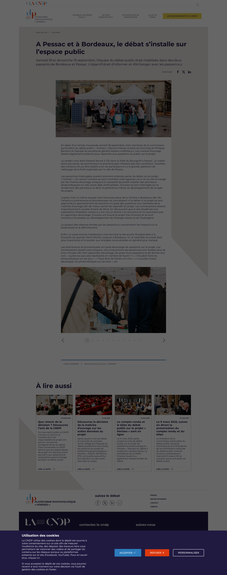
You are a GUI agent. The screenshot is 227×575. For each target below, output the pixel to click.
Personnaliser (188, 552)
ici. (38, 557)
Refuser (155, 552)
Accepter (126, 552)
